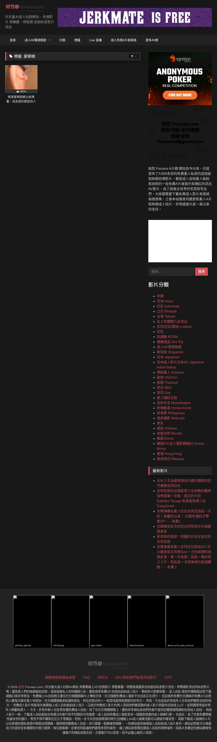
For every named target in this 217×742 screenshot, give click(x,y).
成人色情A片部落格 (123, 40)
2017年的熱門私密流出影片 (136, 677)
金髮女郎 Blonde (169, 433)
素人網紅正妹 (167, 398)
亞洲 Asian (165, 301)
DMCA (102, 677)
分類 (62, 40)
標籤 (77, 40)
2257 (168, 677)
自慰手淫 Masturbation (174, 403)
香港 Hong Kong (169, 454)
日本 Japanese (168, 357)
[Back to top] (204, 729)
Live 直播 (95, 40)
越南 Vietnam (167, 428)
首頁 (13, 40)
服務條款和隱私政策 (60, 677)
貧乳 (160, 423)
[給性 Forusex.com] (27, 8)
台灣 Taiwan (166, 316)
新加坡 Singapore (170, 352)
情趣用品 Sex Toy (170, 342)
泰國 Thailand (167, 382)
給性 (21, 687)
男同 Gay (164, 393)
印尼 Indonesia (168, 306)
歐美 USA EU (167, 377)
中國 (160, 296)
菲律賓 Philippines (171, 413)
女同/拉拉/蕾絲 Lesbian (174, 326)
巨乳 (160, 331)
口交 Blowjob (167, 311)
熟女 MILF (164, 387)
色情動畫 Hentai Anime (174, 408)
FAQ (86, 677)
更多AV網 (152, 40)
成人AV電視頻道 (35, 40)
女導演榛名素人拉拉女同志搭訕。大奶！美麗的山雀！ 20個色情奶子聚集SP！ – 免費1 (184, 516)
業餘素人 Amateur (170, 372)
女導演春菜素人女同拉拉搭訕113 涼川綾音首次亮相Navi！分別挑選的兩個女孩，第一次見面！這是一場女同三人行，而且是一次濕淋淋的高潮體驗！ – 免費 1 (184, 557)
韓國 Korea (165, 438)
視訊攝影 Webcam (171, 418)
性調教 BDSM (167, 337)
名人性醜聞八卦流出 (172, 321)
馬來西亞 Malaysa (170, 459)
